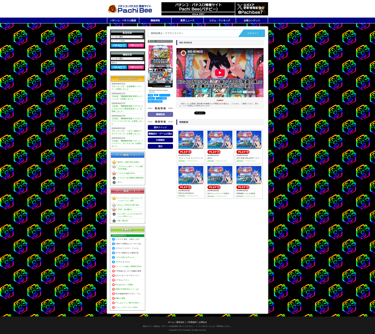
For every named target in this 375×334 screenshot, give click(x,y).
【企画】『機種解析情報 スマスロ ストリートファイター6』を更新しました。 (127, 121)
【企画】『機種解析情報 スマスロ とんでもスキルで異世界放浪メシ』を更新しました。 (127, 108)
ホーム (171, 322)
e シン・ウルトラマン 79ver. (126, 307)
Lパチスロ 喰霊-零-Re (126, 173)
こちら (233, 104)
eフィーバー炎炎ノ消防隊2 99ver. (128, 266)
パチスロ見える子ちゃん (125, 257)
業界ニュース (187, 20)
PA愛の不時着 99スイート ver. (127, 289)
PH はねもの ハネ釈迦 (124, 285)
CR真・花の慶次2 (125, 209)
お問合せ (203, 322)
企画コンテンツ (252, 20)
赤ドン (120, 182)
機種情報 (155, 20)
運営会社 (180, 322)
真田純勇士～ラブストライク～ (188, 161)
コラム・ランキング (219, 20)
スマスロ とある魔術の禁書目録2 (131, 178)
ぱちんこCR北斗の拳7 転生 (128, 205)
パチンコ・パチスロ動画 (123, 20)
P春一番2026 (123, 221)
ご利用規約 (191, 322)
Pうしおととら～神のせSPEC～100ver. (130, 303)
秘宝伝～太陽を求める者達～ (129, 162)
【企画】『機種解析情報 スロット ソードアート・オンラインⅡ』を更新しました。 (127, 143)
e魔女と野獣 (120, 298)
